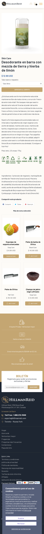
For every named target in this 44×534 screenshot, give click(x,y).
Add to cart (34, 256)
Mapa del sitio (7, 448)
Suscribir (33, 387)
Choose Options (11, 256)
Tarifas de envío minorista (11, 474)
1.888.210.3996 (19, 415)
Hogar (4, 430)
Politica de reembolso (10, 465)
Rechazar (21, 524)
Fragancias (6, 439)
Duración (5, 471)
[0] (35, 4)
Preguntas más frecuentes (12, 442)
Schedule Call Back (9, 411)
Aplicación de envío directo (12, 480)
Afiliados (5, 477)
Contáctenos (6, 445)
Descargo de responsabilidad (12, 468)
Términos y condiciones (10, 459)
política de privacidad (10, 462)
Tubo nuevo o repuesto (10, 80)
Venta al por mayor (9, 436)
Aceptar (21, 518)
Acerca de (5, 433)
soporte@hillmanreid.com (15, 418)
